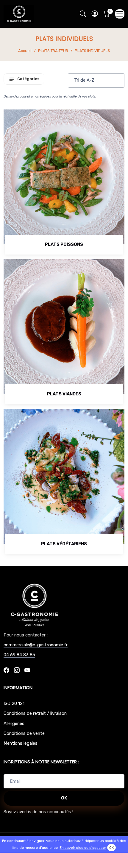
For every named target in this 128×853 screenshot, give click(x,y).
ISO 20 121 (14, 703)
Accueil (25, 50)
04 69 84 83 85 (19, 654)
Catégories (28, 79)
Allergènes (14, 723)
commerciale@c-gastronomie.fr (36, 645)
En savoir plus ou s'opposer (83, 848)
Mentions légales (21, 743)
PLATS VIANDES (64, 394)
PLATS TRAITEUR (53, 50)
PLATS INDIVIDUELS (92, 50)
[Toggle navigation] (119, 14)
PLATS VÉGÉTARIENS (64, 543)
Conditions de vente (24, 733)
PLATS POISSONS (64, 244)
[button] (95, 14)
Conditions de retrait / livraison (35, 713)
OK (64, 798)
